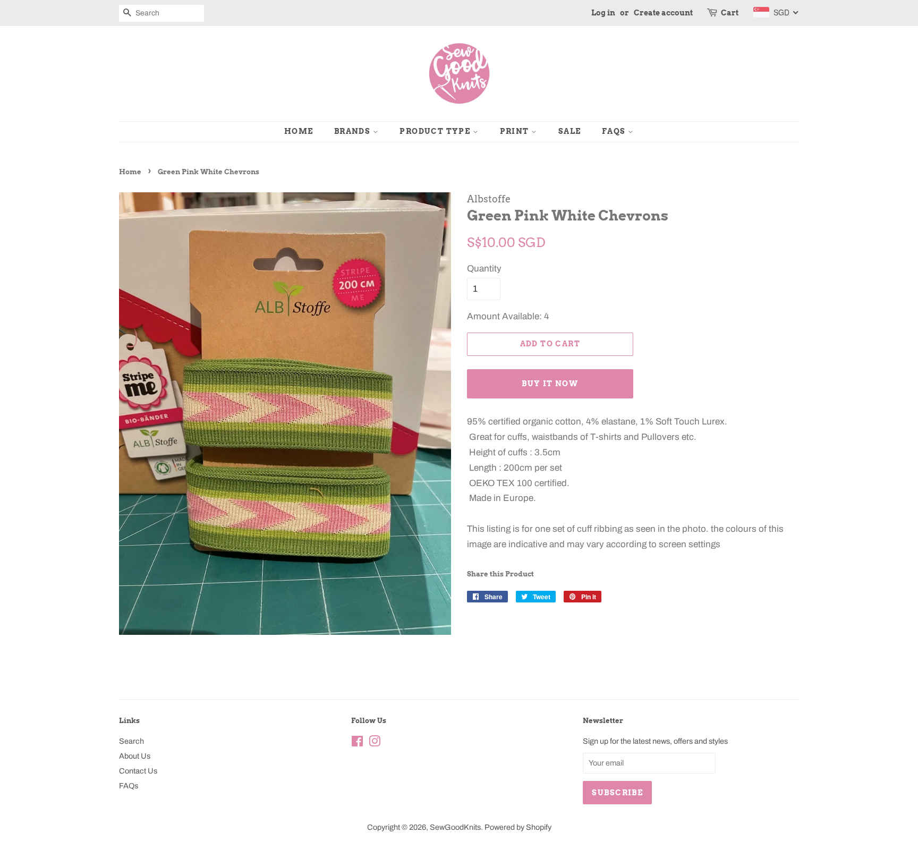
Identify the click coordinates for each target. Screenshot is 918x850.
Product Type (436, 131)
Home (298, 131)
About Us (134, 756)
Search (131, 741)
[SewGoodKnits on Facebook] (357, 743)
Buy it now (550, 383)
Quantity (484, 269)
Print (515, 131)
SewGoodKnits (455, 827)
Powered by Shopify (517, 827)
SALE (569, 131)
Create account (663, 12)
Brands (353, 131)
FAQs (615, 131)
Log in (603, 12)
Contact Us (138, 771)
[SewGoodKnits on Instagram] (374, 743)
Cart (729, 12)
